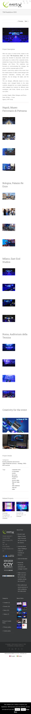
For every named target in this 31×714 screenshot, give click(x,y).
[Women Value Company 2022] (24, 626)
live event (14, 475)
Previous (20, 21)
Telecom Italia (15, 482)
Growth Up (19, 513)
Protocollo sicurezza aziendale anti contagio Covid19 (22, 566)
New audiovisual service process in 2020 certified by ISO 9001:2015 (23, 588)
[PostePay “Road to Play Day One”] (19, 613)
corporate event (16, 469)
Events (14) (6, 606)
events (14, 473)
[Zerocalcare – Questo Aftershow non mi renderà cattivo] (19, 621)
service (14, 478)
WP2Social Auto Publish (9, 653)
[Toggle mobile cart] (21, 3)
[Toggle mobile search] (24, 3)
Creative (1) (6, 602)
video (13, 489)
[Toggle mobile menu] (28, 3)
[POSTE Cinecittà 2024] (24, 616)
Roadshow (15, 476)
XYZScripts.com (23, 653)
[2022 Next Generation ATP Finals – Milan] (19, 626)
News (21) (6, 610)
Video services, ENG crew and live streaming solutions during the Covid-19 (22, 577)
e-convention (15, 471)
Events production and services (11, 461)
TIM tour (14, 487)
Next (26, 21)
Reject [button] (23, 709)
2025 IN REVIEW (22, 558)
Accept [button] (17, 709)
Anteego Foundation (6, 514)
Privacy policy (7, 627)
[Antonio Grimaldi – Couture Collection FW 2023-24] (24, 621)
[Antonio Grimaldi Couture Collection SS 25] (24, 608)
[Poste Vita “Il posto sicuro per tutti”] (24, 613)
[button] (3, 510)
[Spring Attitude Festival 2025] (19, 604)
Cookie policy (7, 631)
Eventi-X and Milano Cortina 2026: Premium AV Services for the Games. (22, 538)
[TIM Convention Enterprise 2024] (19, 616)
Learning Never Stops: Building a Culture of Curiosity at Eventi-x (22, 551)
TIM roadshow (16, 485)
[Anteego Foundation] (24, 604)
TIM (13, 484)
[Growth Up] (19, 609)
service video (15, 480)
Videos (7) (6, 614)
